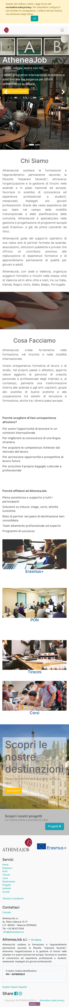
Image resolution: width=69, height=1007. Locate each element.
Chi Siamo (36, 939)
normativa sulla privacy (18, 7)
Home (5, 864)
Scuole (5, 891)
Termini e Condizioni (12, 898)
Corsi (5, 878)
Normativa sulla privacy (52, 1000)
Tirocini (6, 874)
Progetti (53, 826)
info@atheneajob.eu (13, 931)
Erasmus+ (7, 868)
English (6, 987)
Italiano (14, 987)
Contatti (6, 912)
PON (4, 871)
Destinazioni (8, 881)
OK (34, 18)
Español (23, 987)
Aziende (6, 888)
